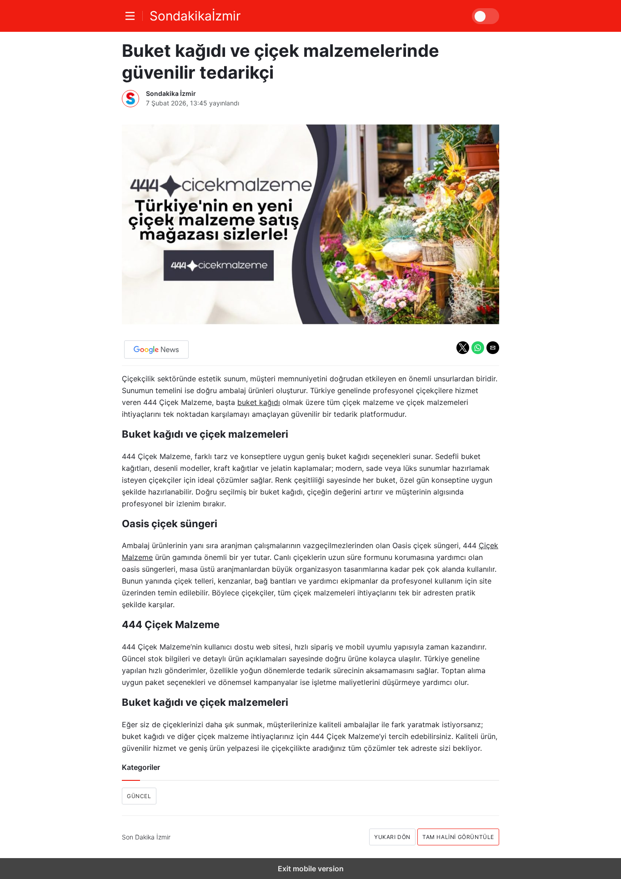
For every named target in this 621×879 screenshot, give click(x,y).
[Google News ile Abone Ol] (156, 349)
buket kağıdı (258, 402)
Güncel (139, 796)
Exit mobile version (311, 868)
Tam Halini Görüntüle (458, 837)
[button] (462, 347)
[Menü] (132, 16)
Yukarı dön (392, 837)
